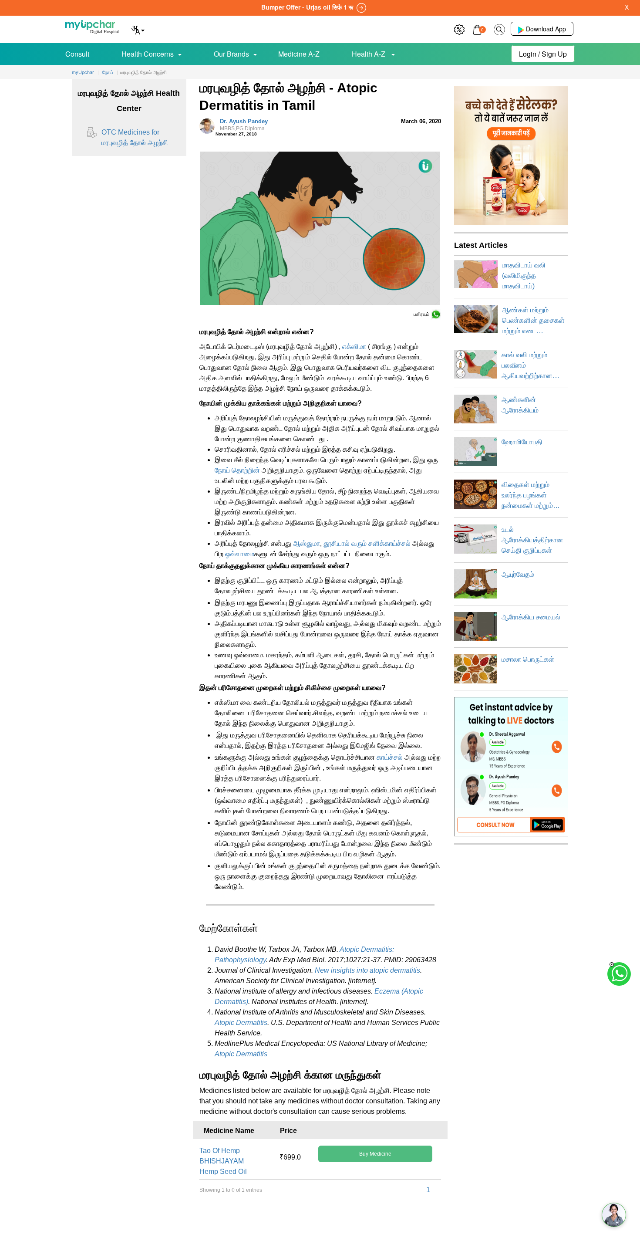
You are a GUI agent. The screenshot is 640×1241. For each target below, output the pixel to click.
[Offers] (459, 29)
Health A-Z (369, 54)
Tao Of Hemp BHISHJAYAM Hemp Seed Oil (223, 1161)
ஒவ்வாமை (239, 554)
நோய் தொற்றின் (237, 470)
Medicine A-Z (299, 54)
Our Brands (231, 54)
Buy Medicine (375, 1154)
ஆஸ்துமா (306, 543)
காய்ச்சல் (390, 757)
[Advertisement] (320, 1221)
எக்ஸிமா (354, 346)
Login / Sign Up (543, 54)
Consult (77, 54)
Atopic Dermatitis (241, 1022)
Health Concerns (147, 54)
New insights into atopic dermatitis (367, 970)
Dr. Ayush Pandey (244, 125)
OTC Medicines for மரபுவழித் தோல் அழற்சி (134, 137)
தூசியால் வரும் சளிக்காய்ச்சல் (367, 543)
